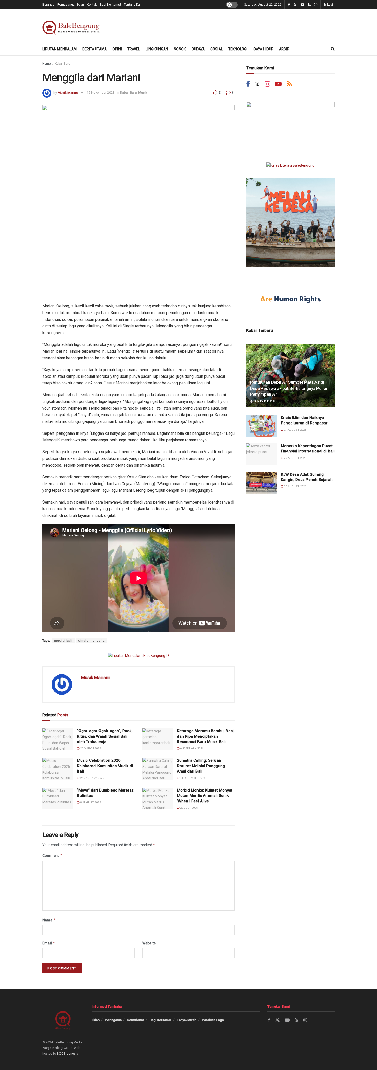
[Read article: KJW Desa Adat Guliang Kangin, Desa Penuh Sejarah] (261, 483)
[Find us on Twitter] (295, 4)
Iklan (96, 1020)
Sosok (180, 49)
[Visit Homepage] (72, 26)
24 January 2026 (91, 778)
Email (48, 943)
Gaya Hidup (263, 49)
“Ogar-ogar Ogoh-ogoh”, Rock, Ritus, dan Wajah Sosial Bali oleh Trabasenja (105, 736)
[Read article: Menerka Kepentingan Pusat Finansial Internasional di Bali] (261, 454)
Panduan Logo (213, 1020)
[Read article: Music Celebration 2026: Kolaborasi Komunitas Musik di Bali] (57, 769)
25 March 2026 (90, 748)
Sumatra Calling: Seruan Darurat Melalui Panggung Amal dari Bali (201, 766)
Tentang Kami (133, 4)
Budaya (198, 49)
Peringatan (113, 1020)
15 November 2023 (100, 92)
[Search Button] (333, 49)
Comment (52, 855)
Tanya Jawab (186, 1020)
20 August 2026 (294, 458)
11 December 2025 (192, 778)
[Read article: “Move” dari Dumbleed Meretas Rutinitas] (57, 799)
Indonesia (71, 1053)
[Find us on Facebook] (289, 4)
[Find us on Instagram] (315, 4)
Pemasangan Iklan (70, 4)
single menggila (91, 640)
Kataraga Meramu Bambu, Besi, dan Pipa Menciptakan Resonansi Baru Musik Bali (206, 736)
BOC (60, 1053)
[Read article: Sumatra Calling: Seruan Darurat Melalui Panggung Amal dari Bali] (157, 769)
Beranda (48, 4)
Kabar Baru (62, 63)
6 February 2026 (191, 748)
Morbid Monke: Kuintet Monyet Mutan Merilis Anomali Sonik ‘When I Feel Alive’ (204, 795)
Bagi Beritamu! (110, 4)
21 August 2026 (263, 401)
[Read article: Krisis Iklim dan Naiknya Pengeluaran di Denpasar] (261, 426)
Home (46, 63)
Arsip (284, 49)
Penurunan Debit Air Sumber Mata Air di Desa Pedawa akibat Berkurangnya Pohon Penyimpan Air (289, 388)
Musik (142, 92)
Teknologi (238, 49)
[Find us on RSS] (309, 4)
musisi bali (63, 640)
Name (49, 920)
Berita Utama (94, 49)
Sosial (216, 49)
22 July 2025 (188, 807)
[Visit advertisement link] (138, 655)
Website (149, 943)
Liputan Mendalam (59, 49)
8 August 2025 (90, 802)
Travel (133, 49)
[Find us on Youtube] (302, 4)
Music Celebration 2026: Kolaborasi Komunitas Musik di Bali (105, 766)
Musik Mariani (68, 92)
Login (330, 4)
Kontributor (135, 1020)
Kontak (92, 4)
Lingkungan (157, 49)
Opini (117, 49)
